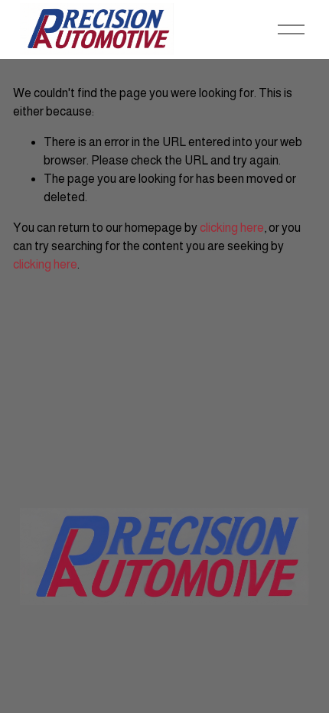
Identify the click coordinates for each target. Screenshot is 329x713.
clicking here (232, 227)
